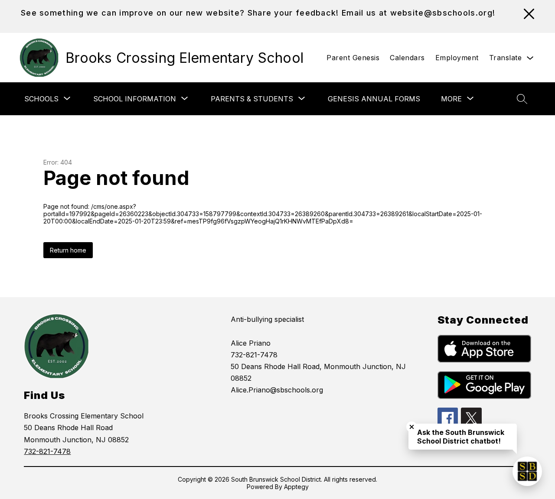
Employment (457, 57)
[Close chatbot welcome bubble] (411, 426)
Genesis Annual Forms (374, 98)
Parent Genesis (352, 57)
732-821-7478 (47, 451)
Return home (68, 250)
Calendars (407, 57)
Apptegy (296, 486)
